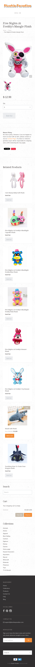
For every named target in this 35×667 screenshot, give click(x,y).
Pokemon (6, 565)
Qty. (4, 103)
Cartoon (5, 538)
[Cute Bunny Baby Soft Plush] (17, 180)
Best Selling (6, 536)
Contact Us (6, 594)
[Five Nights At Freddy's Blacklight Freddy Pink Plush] (17, 297)
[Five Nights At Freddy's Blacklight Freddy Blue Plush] (17, 257)
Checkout (28, 515)
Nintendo (6, 562)
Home (4, 30)
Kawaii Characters (8, 552)
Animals (5, 528)
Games (5, 546)
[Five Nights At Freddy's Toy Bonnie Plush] (17, 376)
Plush (9, 30)
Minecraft (6, 560)
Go (28, 640)
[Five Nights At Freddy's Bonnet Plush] (17, 336)
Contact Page (12, 138)
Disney (5, 544)
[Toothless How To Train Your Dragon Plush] (17, 453)
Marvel (5, 557)
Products (5, 591)
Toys (4, 567)
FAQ (4, 596)
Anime (5, 531)
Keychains (6, 554)
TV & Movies (7, 570)
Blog (4, 599)
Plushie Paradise (15, 663)
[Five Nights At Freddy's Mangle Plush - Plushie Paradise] (7, 85)
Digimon (5, 541)
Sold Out (9, 116)
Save (14, 149)
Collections (6, 588)
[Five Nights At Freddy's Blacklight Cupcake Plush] (17, 217)
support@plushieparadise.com (14, 622)
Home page (6, 549)
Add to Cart (9, 436)
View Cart (19, 515)
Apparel (5, 533)
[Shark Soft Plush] (17, 415)
